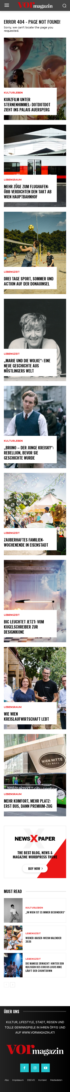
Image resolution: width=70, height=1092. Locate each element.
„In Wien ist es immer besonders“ (45, 912)
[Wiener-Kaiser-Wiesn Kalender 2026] (13, 938)
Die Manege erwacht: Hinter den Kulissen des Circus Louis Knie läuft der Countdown (44, 966)
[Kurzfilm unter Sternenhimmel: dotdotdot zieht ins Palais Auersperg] (35, 79)
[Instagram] (35, 1068)
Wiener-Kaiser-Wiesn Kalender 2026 (43, 939)
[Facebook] (24, 1068)
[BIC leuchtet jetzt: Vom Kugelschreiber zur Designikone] (35, 601)
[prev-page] (6, 984)
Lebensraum (13, 180)
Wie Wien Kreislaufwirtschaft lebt (26, 716)
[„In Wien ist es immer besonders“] (13, 910)
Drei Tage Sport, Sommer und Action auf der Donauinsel (28, 281)
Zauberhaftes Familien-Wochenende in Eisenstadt (26, 542)
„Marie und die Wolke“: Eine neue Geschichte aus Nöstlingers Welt (27, 366)
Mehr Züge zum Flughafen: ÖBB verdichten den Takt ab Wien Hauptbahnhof (28, 192)
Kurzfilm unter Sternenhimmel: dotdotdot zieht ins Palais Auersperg (27, 104)
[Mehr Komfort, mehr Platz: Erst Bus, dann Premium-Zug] (35, 775)
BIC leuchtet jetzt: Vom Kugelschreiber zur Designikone (24, 627)
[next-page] (12, 984)
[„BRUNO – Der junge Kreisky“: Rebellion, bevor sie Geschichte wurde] (35, 427)
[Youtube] (45, 1068)
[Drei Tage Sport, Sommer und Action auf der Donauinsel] (35, 253)
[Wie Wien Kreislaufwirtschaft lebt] (35, 688)
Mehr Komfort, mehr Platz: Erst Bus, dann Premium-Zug (28, 803)
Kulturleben (13, 93)
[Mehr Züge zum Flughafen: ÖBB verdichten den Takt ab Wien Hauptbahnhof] (35, 166)
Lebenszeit (12, 272)
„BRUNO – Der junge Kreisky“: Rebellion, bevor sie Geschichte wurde (29, 453)
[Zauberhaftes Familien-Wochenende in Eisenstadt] (35, 514)
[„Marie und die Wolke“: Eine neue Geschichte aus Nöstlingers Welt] (35, 340)
